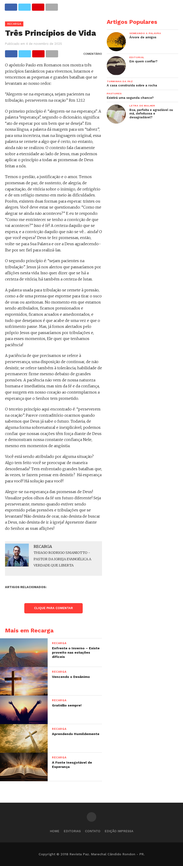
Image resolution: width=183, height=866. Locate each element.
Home (54, 831)
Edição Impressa (119, 831)
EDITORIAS (72, 831)
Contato (92, 831)
